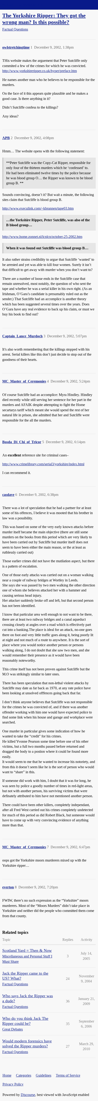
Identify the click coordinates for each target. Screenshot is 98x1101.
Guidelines (43, 1075)
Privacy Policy (13, 1084)
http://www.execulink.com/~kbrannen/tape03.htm (38, 208)
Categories (23, 1075)
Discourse (28, 1095)
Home (7, 1075)
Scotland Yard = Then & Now (27, 950)
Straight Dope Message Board (24, 5)
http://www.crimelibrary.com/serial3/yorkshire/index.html (43, 464)
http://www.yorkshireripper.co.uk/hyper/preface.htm (39, 71)
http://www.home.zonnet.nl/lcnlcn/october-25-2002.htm (42, 237)
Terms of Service (68, 1075)
